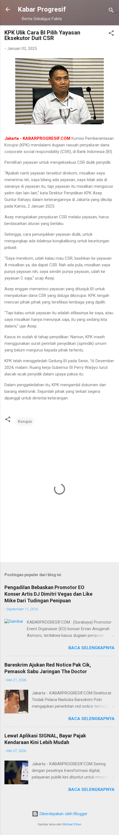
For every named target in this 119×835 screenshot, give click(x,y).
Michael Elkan (72, 824)
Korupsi (25, 421)
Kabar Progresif (42, 9)
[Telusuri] (111, 11)
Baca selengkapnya (91, 647)
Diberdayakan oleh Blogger (62, 813)
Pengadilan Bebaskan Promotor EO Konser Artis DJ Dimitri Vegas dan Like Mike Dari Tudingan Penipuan (48, 593)
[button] (111, 34)
